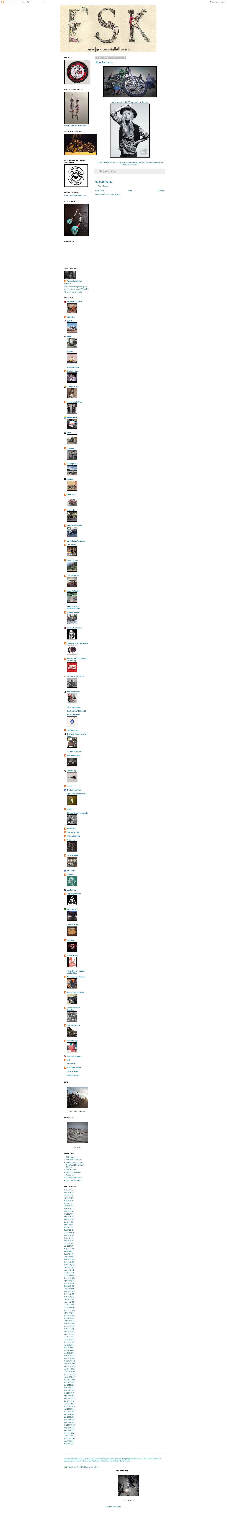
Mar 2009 (67, 1412)
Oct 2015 (67, 1214)
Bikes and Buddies (74, 707)
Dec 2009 (67, 1388)
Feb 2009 (67, 1414)
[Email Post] (100, 171)
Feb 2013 (67, 1286)
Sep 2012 (67, 1299)
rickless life (71, 1064)
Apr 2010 (67, 1377)
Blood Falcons (72, 560)
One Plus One (71, 1170)
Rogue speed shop (74, 894)
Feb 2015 (67, 1230)
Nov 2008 (67, 1422)
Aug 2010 (67, 1366)
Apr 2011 (67, 1345)
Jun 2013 (67, 1275)
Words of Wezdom (74, 755)
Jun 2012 (67, 1307)
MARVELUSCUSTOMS (75, 992)
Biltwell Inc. (71, 829)
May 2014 (67, 1249)
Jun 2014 (67, 1246)
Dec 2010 (67, 1356)
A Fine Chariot (72, 956)
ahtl (68, 1060)
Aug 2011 (67, 1334)
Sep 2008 (67, 1428)
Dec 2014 (67, 1235)
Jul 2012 (67, 1305)
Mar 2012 (67, 1315)
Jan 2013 (67, 1289)
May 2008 (67, 1438)
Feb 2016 (67, 1203)
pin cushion (71, 871)
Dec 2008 (67, 1420)
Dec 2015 (67, 1209)
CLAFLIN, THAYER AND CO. (77, 643)
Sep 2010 (67, 1364)
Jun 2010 (67, 1372)
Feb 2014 (67, 1254)
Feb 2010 (67, 1382)
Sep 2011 (67, 1332)
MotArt (69, 336)
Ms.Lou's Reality (73, 591)
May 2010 (67, 1374)
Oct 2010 (67, 1361)
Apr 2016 (67, 1198)
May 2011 (67, 1342)
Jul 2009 (67, 1401)
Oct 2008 (67, 1425)
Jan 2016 (67, 1206)
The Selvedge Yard (74, 790)
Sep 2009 (67, 1396)
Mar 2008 (67, 1444)
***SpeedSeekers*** (74, 302)
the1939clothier (73, 855)
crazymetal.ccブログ (74, 752)
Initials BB (71, 317)
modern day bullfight (74, 402)
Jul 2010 (67, 1369)
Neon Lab (70, 940)
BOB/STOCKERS (73, 1025)
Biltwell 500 (77, 1147)
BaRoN (69, 321)
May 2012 (67, 1310)
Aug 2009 (67, 1398)
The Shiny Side (72, 371)
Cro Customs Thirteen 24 (76, 711)
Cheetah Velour (72, 925)
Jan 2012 (67, 1321)
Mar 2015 (67, 1227)
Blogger (118, 1507)
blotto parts (71, 495)
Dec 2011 (67, 1324)
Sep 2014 (67, 1238)
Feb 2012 (67, 1318)
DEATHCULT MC (73, 832)
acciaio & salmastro (74, 628)
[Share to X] (109, 171)
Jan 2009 (67, 1417)
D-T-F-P (70, 786)
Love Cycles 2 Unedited (77, 1111)
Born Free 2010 (128, 1500)
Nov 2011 (67, 1326)
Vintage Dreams (73, 612)
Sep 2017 (67, 1190)
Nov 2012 (67, 1294)
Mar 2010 (67, 1380)
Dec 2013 (67, 1259)
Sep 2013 (67, 1267)
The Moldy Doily (73, 367)
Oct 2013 (67, 1265)
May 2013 (67, 1278)
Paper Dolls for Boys (73, 1172)
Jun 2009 (67, 1404)
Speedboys (71, 448)
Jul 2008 (67, 1433)
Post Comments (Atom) (112, 194)
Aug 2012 (67, 1302)
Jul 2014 (67, 1243)
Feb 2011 (67, 1350)
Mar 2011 (67, 1348)
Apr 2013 (67, 1281)
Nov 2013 (67, 1262)
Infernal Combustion (74, 525)
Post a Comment (104, 186)
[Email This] (104, 171)
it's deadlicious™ (73, 715)
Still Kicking (71, 771)
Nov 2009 (67, 1390)
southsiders (71, 890)
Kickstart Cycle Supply (75, 676)
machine (70, 479)
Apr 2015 (67, 1225)
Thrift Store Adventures (74, 1178)
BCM (69, 433)
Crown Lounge (72, 1041)
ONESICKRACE (73, 1075)
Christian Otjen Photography (77, 813)
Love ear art (71, 545)
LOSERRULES (72, 387)
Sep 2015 (67, 1217)
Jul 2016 (67, 1195)
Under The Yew (72, 1071)
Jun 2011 (67, 1340)
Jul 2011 (67, 1337)
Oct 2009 (67, 1393)
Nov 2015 (67, 1211)
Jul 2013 (67, 1273)
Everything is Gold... (74, 1068)
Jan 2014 (67, 1257)
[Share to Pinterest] (114, 171)
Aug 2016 (67, 1192)
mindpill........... (72, 875)
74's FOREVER (72, 909)
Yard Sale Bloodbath (73, 1180)
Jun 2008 (67, 1436)
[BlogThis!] (107, 171)
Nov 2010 (67, 1358)
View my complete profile (73, 292)
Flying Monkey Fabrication (77, 794)
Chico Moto (70, 1157)
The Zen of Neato (73, 692)
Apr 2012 (67, 1313)
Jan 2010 (67, 1385)
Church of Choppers (74, 1056)
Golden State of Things (74, 1162)
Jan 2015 (67, 1233)
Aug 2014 (67, 1241)
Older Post (160, 191)
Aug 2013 (67, 1270)
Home (130, 191)
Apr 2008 (67, 1441)
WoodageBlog (72, 464)
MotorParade (72, 417)
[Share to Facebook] (112, 171)
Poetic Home (70, 1175)
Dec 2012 (67, 1291)
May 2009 (67, 1406)
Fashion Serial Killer (74, 281)
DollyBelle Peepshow (74, 1160)
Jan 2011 (67, 1353)
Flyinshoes (71, 840)
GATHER (70, 352)
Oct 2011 (67, 1329)
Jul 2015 (67, 1222)
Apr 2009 (67, 1409)
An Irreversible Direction (76, 977)
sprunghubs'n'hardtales (76, 541)
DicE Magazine (72, 730)
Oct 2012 (67, 1297)
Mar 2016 (67, 1201)
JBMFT (69, 809)
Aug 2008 (67, 1430)
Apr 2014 (67, 1251)
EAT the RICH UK (73, 836)
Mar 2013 (67, 1283)
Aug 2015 (67, 1219)
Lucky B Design (73, 576)
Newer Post (99, 191)
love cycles (71, 510)
